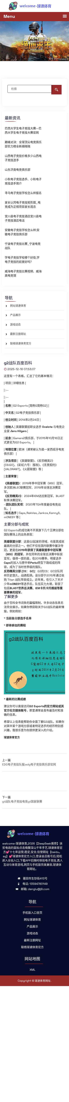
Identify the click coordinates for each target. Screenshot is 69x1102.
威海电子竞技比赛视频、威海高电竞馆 (23, 273)
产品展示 (15, 315)
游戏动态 (15, 324)
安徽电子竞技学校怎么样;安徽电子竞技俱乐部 (22, 232)
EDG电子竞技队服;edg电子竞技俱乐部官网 (29, 764)
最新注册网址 (18, 334)
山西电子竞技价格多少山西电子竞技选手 (23, 158)
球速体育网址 (43, 980)
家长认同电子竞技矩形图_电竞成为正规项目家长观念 (23, 205)
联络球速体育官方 (20, 343)
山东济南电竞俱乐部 (17, 170)
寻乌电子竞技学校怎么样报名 (23, 193)
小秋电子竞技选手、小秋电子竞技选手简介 (23, 181)
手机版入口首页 (32, 913)
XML (32, 970)
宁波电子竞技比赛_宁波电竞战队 (23, 246)
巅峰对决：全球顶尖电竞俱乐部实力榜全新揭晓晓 (23, 144)
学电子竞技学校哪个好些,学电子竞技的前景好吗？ (22, 260)
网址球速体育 (18, 305)
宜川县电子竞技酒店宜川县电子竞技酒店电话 (23, 218)
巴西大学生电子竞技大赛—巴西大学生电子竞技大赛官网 (23, 130)
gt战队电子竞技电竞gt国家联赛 (22, 801)
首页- (31, 42)
